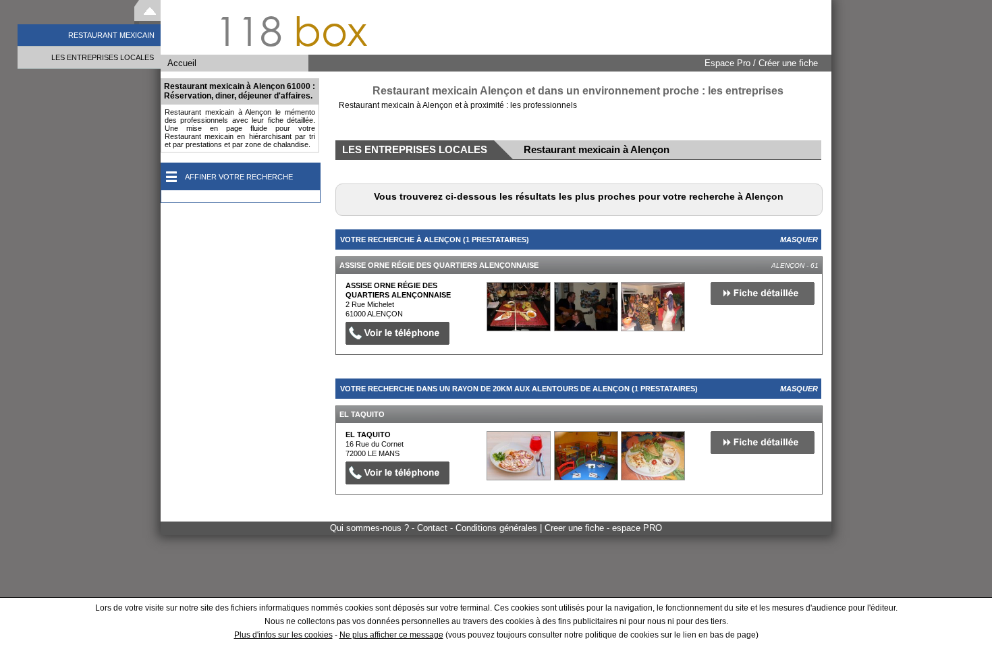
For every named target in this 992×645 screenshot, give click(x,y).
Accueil (181, 63)
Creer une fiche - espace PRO (603, 528)
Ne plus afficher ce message (391, 635)
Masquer (799, 239)
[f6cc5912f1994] (519, 306)
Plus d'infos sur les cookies (283, 635)
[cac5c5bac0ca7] (519, 455)
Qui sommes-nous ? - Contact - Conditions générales (435, 528)
